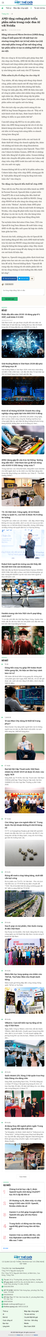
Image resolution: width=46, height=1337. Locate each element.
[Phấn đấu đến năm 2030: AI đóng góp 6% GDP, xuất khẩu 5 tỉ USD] (23, 343)
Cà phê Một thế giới (31, 1317)
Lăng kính (6, 1326)
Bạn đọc (6, 1323)
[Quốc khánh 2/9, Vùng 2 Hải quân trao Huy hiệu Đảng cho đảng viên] (24, 1104)
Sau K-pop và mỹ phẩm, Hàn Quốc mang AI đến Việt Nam (23, 927)
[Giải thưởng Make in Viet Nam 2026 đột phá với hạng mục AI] (23, 390)
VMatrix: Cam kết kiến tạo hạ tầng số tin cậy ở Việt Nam (23, 1024)
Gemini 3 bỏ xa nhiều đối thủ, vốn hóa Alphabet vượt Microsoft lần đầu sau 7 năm (24, 1237)
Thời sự (8, 8)
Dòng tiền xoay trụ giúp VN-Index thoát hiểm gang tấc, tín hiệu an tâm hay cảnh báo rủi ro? (23, 670)
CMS (19, 1335)
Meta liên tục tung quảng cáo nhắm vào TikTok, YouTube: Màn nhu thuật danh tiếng (23, 977)
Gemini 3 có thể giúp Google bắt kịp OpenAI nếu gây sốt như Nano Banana (25, 1215)
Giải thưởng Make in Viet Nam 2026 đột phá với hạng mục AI (22, 365)
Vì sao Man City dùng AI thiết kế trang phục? (22, 722)
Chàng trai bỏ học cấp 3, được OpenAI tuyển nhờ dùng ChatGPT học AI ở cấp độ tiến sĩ (24, 1192)
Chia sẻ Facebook (10, 278)
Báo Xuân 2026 (29, 1326)
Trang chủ (5, 14)
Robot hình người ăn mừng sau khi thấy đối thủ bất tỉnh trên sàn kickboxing (21, 565)
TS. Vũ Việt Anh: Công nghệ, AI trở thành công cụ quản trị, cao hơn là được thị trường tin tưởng (22, 514)
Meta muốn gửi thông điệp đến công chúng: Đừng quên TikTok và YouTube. (23, 984)
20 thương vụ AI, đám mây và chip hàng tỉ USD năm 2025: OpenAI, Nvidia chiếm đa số (25, 1203)
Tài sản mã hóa (39, 8)
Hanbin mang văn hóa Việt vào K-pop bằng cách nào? (21, 614)
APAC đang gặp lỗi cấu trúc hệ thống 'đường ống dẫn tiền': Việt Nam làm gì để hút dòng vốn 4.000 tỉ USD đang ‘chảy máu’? (22, 463)
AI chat (5, 1248)
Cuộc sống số (7, 1320)
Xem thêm (23, 1177)
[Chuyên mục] (3, 2)
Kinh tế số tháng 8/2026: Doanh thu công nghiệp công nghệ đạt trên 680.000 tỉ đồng (22, 412)
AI (31, 8)
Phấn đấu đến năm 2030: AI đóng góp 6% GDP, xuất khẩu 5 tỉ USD (21, 315)
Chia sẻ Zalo (24, 278)
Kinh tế (5, 1317)
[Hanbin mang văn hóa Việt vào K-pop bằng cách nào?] (23, 640)
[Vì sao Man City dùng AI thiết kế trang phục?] (24, 747)
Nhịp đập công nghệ (20, 8)
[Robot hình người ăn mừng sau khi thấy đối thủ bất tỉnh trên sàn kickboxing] (23, 593)
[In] (32, 279)
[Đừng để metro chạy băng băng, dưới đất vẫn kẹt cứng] (24, 903)
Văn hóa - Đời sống (31, 1320)
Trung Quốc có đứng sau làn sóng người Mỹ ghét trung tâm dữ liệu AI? (25, 1226)
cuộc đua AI (9, 284)
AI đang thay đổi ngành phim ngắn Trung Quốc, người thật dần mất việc (24, 1127)
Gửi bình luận (9, 299)
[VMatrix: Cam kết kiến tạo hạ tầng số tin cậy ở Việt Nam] (24, 1053)
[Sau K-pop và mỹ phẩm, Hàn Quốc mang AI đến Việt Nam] (24, 952)
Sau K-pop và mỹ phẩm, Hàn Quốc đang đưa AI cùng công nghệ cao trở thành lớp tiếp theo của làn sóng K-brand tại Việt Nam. (24, 934)
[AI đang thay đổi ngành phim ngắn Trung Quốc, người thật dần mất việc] (24, 1156)
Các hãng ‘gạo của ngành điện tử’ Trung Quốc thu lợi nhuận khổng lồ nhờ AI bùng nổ (23, 825)
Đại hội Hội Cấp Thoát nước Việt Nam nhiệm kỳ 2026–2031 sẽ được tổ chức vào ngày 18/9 (24, 772)
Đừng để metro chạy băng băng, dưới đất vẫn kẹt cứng (24, 876)
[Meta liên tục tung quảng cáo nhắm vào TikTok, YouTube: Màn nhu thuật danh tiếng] (24, 1000)
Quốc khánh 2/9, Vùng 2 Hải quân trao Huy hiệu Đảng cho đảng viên (24, 1076)
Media (26, 1323)
